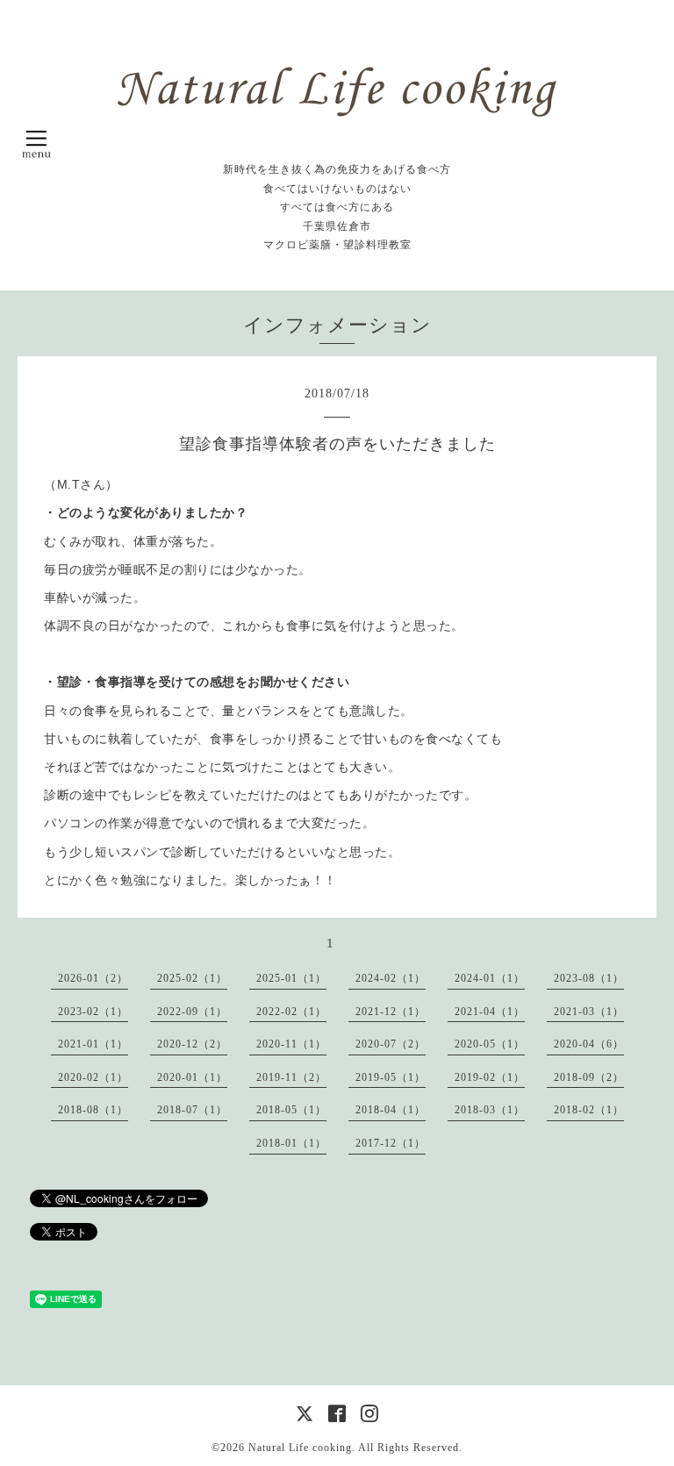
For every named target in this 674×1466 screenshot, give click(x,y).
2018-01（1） (291, 1143)
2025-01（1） (291, 978)
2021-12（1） (390, 1011)
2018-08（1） (93, 1110)
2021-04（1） (490, 1011)
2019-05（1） (390, 1077)
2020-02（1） (93, 1077)
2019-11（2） (291, 1077)
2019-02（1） (490, 1077)
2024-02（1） (390, 978)
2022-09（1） (192, 1011)
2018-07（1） (192, 1110)
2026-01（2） (93, 978)
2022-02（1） (291, 1011)
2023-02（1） (93, 1011)
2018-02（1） (589, 1110)
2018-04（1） (390, 1110)
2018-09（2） (589, 1077)
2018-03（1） (490, 1110)
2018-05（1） (291, 1110)
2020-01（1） (192, 1077)
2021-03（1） (589, 1011)
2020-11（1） (291, 1044)
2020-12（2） (192, 1044)
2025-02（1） (192, 978)
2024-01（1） (490, 978)
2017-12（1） (390, 1143)
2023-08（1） (589, 978)
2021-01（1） (93, 1044)
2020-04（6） (589, 1044)
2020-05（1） (490, 1044)
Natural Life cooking (300, 1447)
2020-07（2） (390, 1044)
